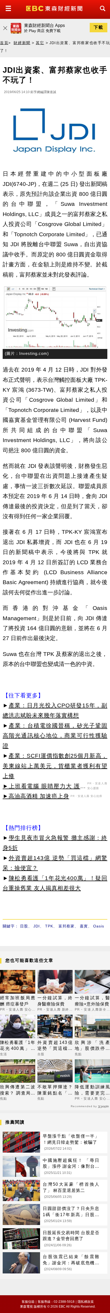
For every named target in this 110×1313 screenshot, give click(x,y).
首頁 (4, 43)
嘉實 (84, 926)
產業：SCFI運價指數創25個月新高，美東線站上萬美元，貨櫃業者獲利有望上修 (55, 766)
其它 (40, 43)
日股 (24, 926)
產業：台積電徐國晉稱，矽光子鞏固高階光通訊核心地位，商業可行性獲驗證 (55, 735)
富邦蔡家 (66, 926)
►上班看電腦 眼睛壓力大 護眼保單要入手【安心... (44, 787)
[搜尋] (101, 13)
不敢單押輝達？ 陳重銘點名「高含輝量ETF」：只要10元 (55, 1090)
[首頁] (55, 8)
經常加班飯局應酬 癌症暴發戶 (17, 1001)
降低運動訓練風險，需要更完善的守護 (92, 1090)
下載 (98, 27)
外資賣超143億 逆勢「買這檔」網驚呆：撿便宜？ (55, 1046)
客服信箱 (28, 1302)
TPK (49, 926)
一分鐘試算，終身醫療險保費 (55, 1001)
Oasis (98, 926)
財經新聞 (22, 43)
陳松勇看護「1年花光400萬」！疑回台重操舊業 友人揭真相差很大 (17, 1046)
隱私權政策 (86, 1302)
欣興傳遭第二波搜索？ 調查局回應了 (17, 1090)
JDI (36, 926)
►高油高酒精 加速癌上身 (36, 796)
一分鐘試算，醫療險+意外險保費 (92, 1001)
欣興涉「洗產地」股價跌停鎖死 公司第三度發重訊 (92, 1046)
